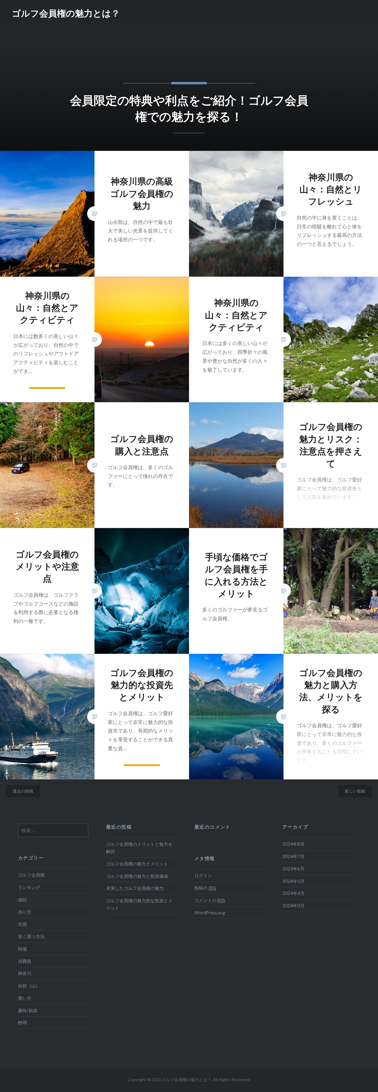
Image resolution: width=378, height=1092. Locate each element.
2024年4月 (293, 893)
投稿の (205, 887)
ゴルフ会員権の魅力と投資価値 (137, 876)
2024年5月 (293, 881)
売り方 (24, 912)
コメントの (209, 900)
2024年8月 (293, 844)
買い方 (24, 998)
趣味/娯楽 (28, 1010)
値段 (22, 899)
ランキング (29, 887)
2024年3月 (293, 905)
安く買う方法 (31, 936)
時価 (22, 948)
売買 (22, 924)
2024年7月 (293, 856)
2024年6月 (293, 868)
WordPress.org (209, 912)
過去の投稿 (23, 791)
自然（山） (29, 985)
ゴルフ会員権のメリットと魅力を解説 (139, 847)
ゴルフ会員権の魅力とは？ (66, 13)
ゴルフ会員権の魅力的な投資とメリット (139, 904)
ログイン (203, 875)
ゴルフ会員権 (31, 874)
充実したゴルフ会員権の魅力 (135, 888)
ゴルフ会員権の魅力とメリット (137, 863)
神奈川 (24, 973)
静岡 (22, 1022)
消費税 (24, 961)
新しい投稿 (355, 791)
